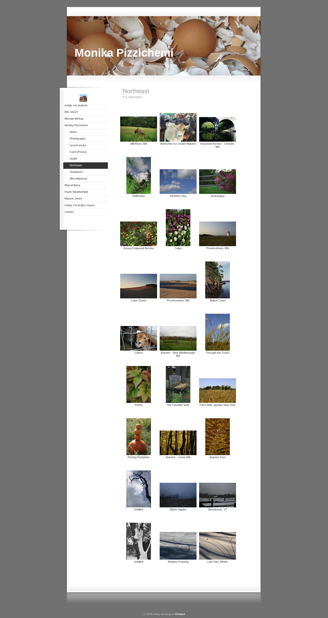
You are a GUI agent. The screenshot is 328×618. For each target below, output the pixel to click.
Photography (78, 138)
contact (69, 211)
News (73, 131)
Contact (180, 614)
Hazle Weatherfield (76, 191)
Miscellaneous (78, 178)
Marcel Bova (72, 185)
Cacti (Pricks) (78, 151)
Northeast (76, 165)
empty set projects (76, 105)
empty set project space (80, 205)
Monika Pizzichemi (76, 125)
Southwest (76, 171)
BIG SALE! (71, 111)
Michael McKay (74, 118)
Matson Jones (73, 198)
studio (73, 158)
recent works (78, 145)
